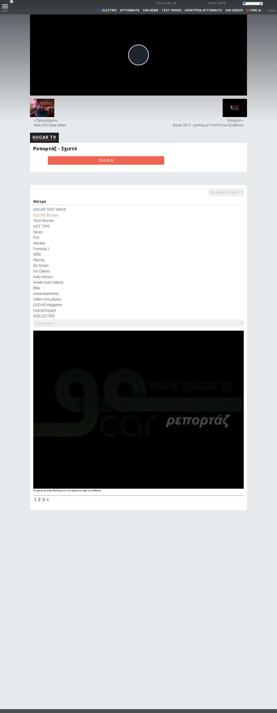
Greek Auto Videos (48, 282)
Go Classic (41, 271)
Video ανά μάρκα (47, 299)
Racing (38, 260)
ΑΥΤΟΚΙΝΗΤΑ (130, 10)
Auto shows (43, 277)
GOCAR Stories (45, 215)
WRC (37, 254)
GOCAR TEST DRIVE (49, 209)
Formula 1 (41, 249)
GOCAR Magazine (47, 305)
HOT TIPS (41, 226)
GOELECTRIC (44, 316)
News (38, 232)
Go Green (41, 265)
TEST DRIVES (171, 10)
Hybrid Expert (44, 310)
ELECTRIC (107, 10)
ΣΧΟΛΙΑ (106, 160)
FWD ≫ (253, 10)
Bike (36, 288)
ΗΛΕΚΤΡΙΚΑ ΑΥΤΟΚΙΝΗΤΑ (203, 10)
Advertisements (46, 293)
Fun (36, 237)
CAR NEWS (150, 10)
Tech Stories (43, 220)
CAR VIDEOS (234, 10)
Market (39, 243)
